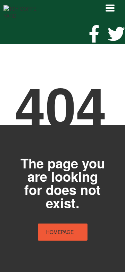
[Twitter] (116, 34)
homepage (60, 231)
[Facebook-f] (94, 34)
